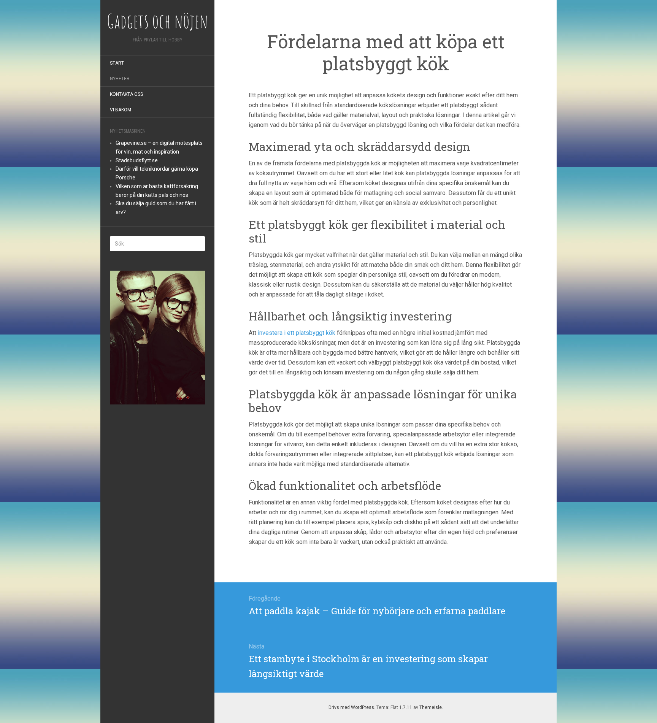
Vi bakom (120, 110)
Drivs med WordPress (351, 707)
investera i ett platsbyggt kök (296, 332)
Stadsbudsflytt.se (137, 160)
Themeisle (430, 707)
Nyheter (120, 78)
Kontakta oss (126, 94)
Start (117, 63)
